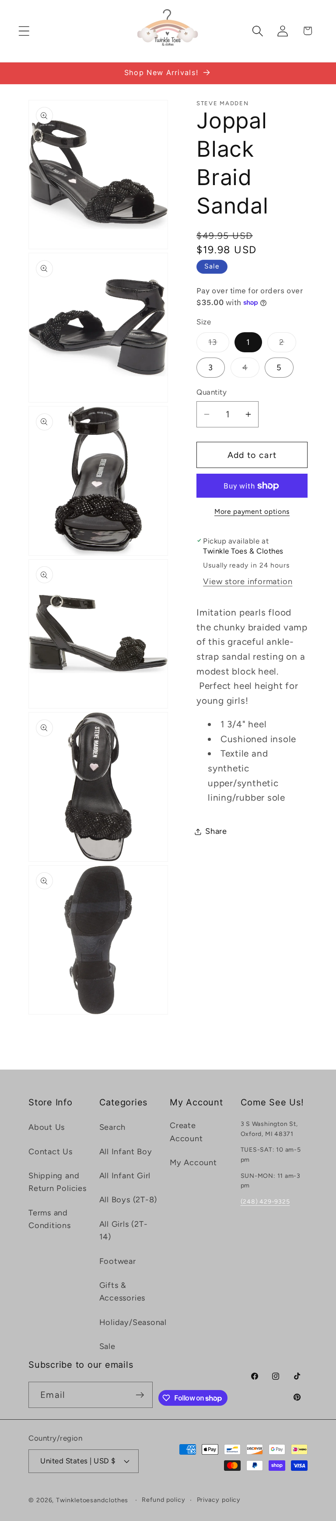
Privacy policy (219, 1500)
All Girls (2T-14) (123, 1230)
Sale (107, 1346)
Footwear (117, 1261)
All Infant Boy (125, 1151)
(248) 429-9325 (265, 1201)
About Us (46, 1127)
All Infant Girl (125, 1175)
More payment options (252, 511)
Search (112, 1127)
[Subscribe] (139, 1395)
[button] (23, 30)
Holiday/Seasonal (133, 1322)
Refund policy (164, 1500)
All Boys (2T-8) (128, 1199)
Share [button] (216, 831)
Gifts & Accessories (122, 1291)
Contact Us (50, 1151)
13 (218, 344)
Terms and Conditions (49, 1219)
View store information (247, 581)
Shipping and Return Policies (57, 1182)
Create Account (186, 1132)
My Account (193, 1162)
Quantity (211, 392)
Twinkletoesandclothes (92, 1500)
